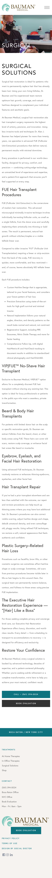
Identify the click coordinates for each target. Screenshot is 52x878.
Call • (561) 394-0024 (26, 694)
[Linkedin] (11, 854)
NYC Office (7, 797)
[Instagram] (7, 854)
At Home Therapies (11, 756)
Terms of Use (9, 843)
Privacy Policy (11, 838)
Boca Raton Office (10, 792)
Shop (4, 770)
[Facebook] (4, 854)
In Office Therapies (11, 760)
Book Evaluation (26, 703)
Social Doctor (23, 848)
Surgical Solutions (10, 765)
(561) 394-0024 (9, 787)
